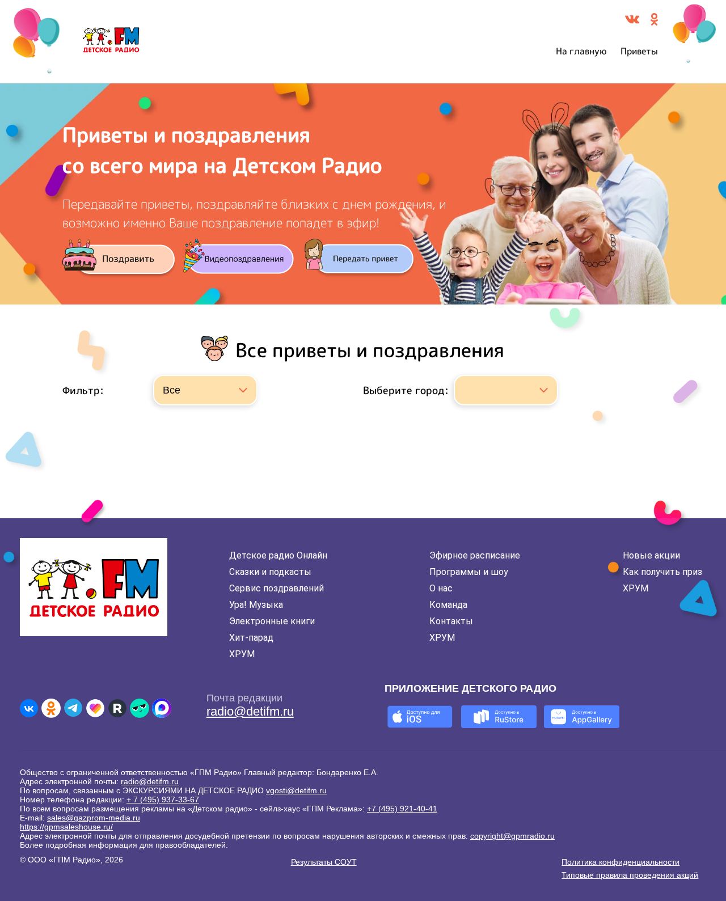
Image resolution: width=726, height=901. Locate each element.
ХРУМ (242, 654)
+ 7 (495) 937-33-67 (162, 799)
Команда (448, 604)
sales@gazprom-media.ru (93, 817)
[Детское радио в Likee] (95, 708)
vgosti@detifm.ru (296, 790)
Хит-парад (251, 637)
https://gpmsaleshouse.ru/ (66, 826)
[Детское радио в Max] (162, 708)
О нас (441, 588)
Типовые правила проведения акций (630, 874)
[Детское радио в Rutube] (117, 708)
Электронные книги (272, 621)
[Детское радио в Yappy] (139, 708)
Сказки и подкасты (270, 571)
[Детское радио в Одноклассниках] (51, 708)
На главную (581, 51)
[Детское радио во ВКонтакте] (29, 708)
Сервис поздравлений (276, 588)
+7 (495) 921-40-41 (402, 808)
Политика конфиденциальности (620, 861)
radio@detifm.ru (250, 711)
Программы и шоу (468, 571)
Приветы (639, 51)
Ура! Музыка (256, 604)
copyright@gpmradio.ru (512, 835)
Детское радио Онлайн (278, 555)
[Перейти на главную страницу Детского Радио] (110, 42)
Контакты (451, 621)
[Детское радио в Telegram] (73, 708)
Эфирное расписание (474, 555)
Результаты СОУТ (324, 861)
